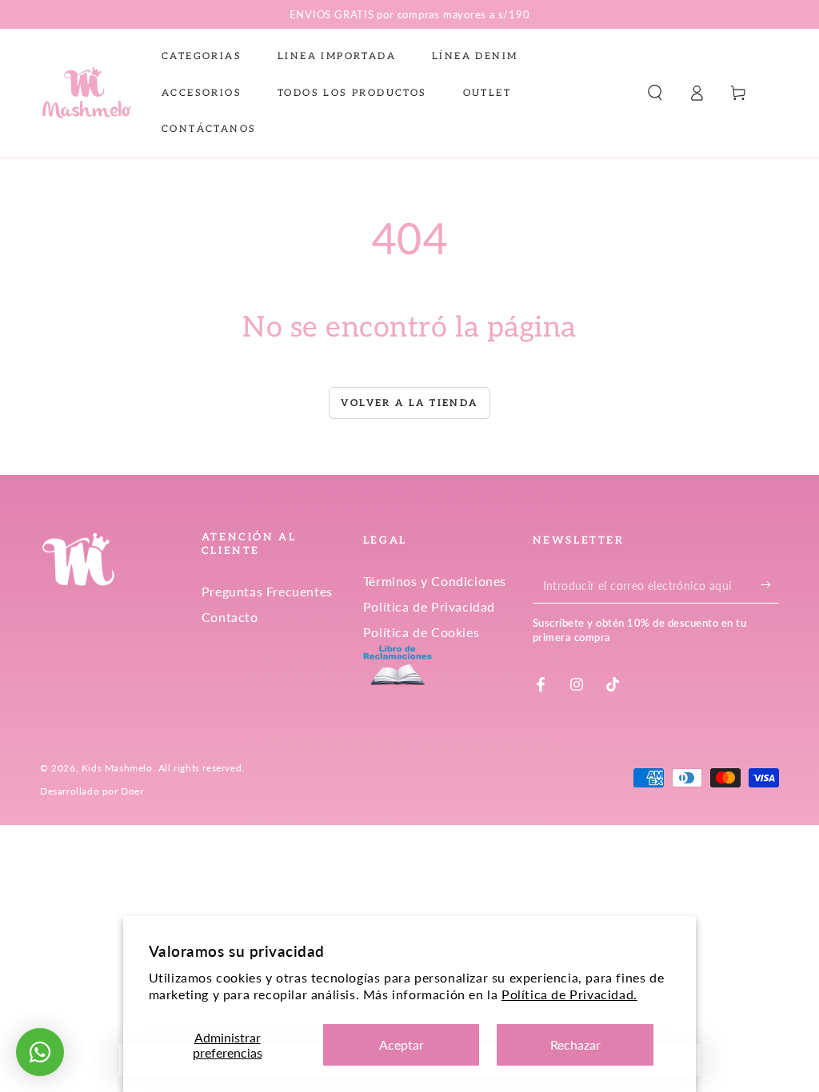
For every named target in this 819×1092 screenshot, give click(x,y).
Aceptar (401, 1044)
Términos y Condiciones (434, 580)
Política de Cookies (421, 632)
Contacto (230, 616)
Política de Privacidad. (569, 994)
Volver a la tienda (409, 403)
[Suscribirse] (770, 585)
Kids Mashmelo (117, 768)
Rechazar (575, 1044)
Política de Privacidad (429, 606)
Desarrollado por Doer (92, 791)
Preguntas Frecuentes (267, 591)
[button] (655, 92)
